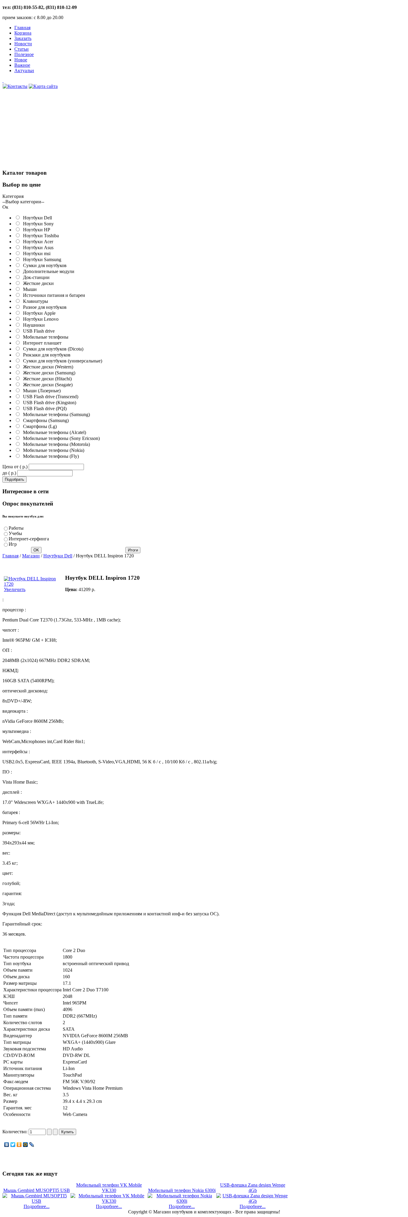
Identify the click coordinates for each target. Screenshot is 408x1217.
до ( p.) (9, 472)
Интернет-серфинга (29, 538)
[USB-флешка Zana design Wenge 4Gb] (252, 1201)
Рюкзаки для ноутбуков (45, 354)
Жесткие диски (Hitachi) (46, 378)
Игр (13, 544)
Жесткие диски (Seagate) (47, 384)
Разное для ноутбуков (44, 307)
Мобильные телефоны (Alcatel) (53, 432)
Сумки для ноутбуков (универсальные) (61, 360)
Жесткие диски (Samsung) (48, 372)
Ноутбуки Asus (37, 247)
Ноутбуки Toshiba (40, 235)
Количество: (15, 1131)
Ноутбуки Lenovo (40, 319)
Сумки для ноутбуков (44, 265)
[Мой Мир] (25, 1144)
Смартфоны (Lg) (39, 426)
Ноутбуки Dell (36, 217)
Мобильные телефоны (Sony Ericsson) (60, 438)
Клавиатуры (34, 301)
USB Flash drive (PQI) (44, 408)
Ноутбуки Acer (37, 241)
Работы (16, 528)
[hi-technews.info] (145, 80)
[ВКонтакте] (7, 1144)
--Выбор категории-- (23, 201)
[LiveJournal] (32, 1144)
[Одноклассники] (19, 1144)
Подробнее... (37, 1206)
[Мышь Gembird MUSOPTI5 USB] (36, 1201)
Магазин (31, 555)
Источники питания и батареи (53, 295)
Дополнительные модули (47, 271)
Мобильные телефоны (44, 336)
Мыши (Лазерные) (41, 390)
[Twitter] (13, 1144)
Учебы (15, 533)
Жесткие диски (37, 283)
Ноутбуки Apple (38, 313)
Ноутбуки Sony (37, 223)
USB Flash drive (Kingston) (48, 402)
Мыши (29, 289)
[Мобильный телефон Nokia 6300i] (182, 1201)
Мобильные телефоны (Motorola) (55, 444)
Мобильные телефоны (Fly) (50, 456)
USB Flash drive (38, 331)
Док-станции (35, 277)
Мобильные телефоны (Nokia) (52, 450)
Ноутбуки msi (35, 253)
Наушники (33, 325)
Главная (10, 555)
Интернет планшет (41, 342)
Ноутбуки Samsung (41, 259)
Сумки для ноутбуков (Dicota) (52, 348)
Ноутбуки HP (35, 229)
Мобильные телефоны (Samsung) (55, 414)
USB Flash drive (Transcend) (49, 396)
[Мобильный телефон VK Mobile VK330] (109, 1201)
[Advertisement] (47, 132)
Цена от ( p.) (14, 466)
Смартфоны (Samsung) (45, 420)
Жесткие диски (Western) (47, 366)
